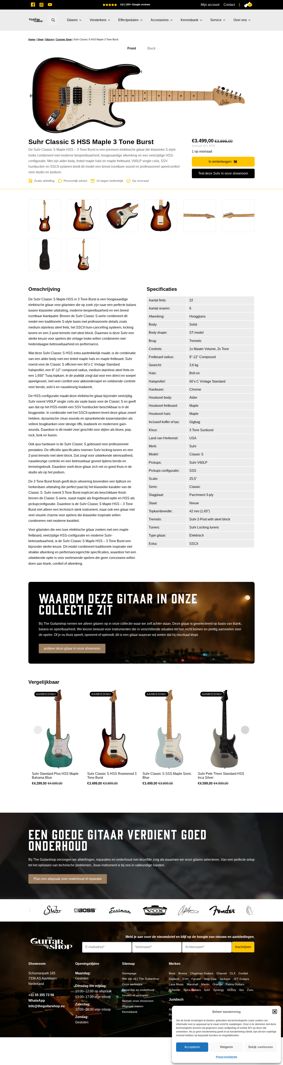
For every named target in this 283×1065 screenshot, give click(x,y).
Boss (172, 973)
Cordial (243, 973)
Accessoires (160, 20)
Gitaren (72, 20)
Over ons (240, 20)
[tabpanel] (141, 96)
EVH (185, 979)
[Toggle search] (53, 20)
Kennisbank (189, 20)
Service (215, 20)
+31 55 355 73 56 (41, 995)
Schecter (174, 990)
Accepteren (192, 1047)
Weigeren (226, 1047)
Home (31, 39)
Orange (218, 984)
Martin (205, 984)
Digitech (174, 979)
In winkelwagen (220, 161)
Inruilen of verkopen (135, 995)
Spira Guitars (192, 990)
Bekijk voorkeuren (260, 1047)
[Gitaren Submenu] (82, 20)
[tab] (131, 48)
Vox (241, 990)
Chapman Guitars (201, 973)
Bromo (182, 973)
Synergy (218, 990)
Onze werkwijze (132, 984)
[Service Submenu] (225, 20)
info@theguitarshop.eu (46, 1006)
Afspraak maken (132, 1006)
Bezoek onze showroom (138, 1000)
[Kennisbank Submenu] (202, 20)
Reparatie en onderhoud (138, 990)
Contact (229, 4)
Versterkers (98, 20)
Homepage (129, 973)
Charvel (221, 973)
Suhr (207, 990)
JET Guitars (241, 979)
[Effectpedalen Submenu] (142, 20)
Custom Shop (64, 39)
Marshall (192, 984)
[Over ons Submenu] (251, 20)
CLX (232, 973)
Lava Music (176, 984)
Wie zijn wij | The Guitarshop (140, 978)
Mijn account (210, 4)
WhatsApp (36, 1000)
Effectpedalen (128, 20)
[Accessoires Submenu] (173, 20)
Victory (231, 990)
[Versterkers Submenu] (110, 20)
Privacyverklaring (226, 1056)
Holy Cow (210, 979)
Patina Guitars (235, 984)
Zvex (250, 990)
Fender (196, 979)
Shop (40, 39)
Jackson (225, 979)
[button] (275, 1012)
